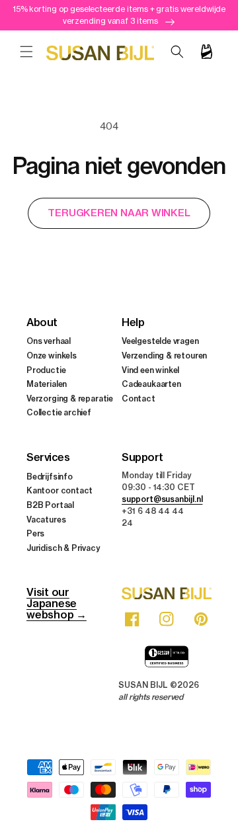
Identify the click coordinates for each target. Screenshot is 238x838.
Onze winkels (51, 355)
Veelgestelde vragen (160, 341)
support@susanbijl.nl (162, 499)
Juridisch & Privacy (63, 548)
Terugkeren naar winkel (119, 212)
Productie (45, 370)
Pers (35, 533)
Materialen (46, 384)
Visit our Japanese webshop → (56, 603)
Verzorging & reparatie (69, 398)
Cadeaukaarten (151, 384)
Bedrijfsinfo (49, 477)
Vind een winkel (150, 370)
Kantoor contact (59, 490)
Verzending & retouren (164, 355)
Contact (138, 398)
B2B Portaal (50, 505)
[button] (26, 51)
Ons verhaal (48, 341)
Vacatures (45, 519)
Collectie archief (58, 412)
